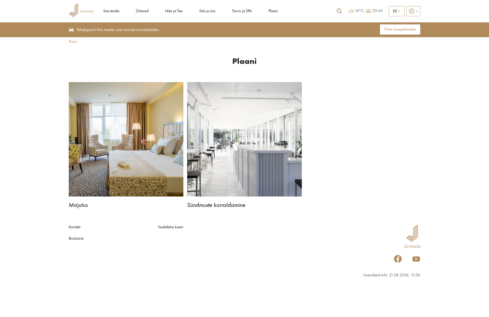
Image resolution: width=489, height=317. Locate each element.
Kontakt (74, 227)
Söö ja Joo (207, 11)
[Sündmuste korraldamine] (244, 139)
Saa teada (111, 11)
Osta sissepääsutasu (400, 29)
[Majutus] (126, 139)
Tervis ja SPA (242, 11)
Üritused (142, 11)
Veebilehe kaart (170, 227)
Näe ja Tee (174, 11)
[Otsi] (339, 11)
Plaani (273, 11)
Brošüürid (76, 239)
